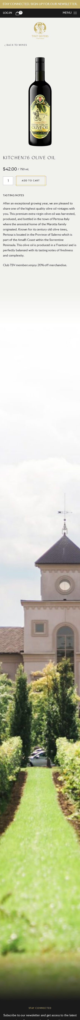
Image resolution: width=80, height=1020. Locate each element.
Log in (7, 13)
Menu (67, 12)
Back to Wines (17, 45)
